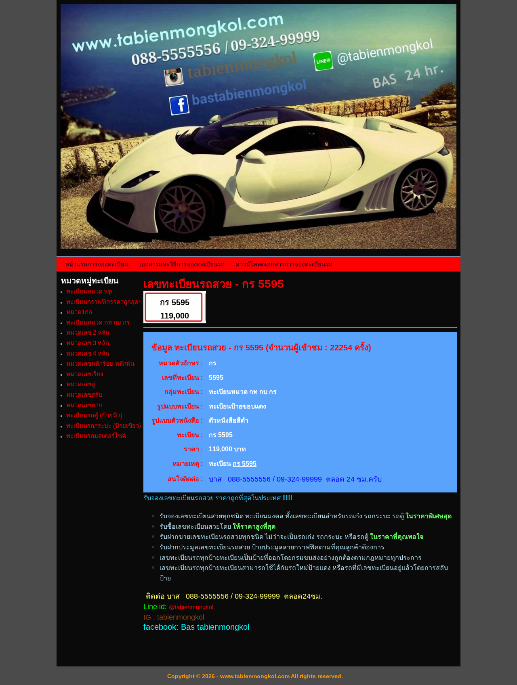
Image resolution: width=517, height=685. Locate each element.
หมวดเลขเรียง (84, 374)
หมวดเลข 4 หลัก (87, 353)
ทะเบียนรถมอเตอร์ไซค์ (96, 435)
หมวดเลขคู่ (80, 384)
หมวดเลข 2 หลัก (87, 332)
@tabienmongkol (191, 606)
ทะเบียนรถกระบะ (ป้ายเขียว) (103, 425)
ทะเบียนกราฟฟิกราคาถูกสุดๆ (104, 301)
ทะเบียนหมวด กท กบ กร (98, 322)
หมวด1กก (79, 311)
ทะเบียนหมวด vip (89, 291)
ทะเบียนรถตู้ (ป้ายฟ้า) (94, 415)
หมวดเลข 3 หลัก (87, 342)
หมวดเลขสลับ (84, 394)
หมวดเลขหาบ (84, 405)
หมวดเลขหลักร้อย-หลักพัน (100, 363)
